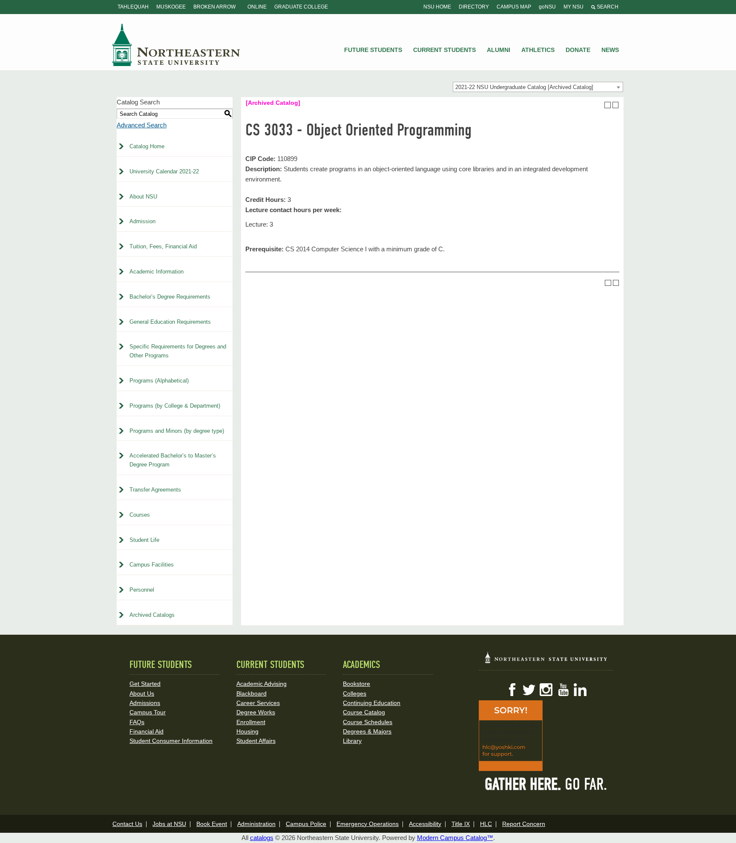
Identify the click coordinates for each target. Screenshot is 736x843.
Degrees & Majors (367, 731)
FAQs (136, 722)
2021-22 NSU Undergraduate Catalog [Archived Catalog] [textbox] (524, 87)
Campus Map (514, 7)
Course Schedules (367, 722)
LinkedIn (580, 689)
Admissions (144, 702)
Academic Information (156, 271)
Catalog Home (146, 146)
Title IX (460, 823)
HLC (486, 823)
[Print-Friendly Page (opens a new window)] (607, 105)
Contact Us (127, 823)
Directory (474, 7)
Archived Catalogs (152, 615)
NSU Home (437, 7)
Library (352, 740)
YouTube (563, 689)
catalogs (261, 837)
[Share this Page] (600, 105)
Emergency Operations (367, 823)
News (610, 49)
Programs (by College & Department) (174, 406)
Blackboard (251, 693)
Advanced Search (142, 125)
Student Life (144, 540)
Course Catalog (364, 712)
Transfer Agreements (155, 489)
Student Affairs (256, 740)
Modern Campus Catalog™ (455, 837)
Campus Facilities (151, 564)
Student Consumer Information (171, 740)
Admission (142, 221)
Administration (256, 823)
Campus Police (306, 823)
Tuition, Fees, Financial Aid (163, 246)
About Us (141, 693)
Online (257, 7)
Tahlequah (133, 7)
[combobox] (538, 87)
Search (606, 7)
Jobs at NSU (169, 823)
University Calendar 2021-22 (164, 171)
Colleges (354, 693)
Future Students (373, 49)
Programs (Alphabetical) (159, 380)
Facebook (512, 689)
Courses (139, 515)
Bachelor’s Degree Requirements (169, 296)
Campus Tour (147, 712)
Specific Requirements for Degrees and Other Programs (177, 351)
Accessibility (425, 823)
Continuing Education (371, 702)
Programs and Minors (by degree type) (176, 431)
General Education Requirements (170, 322)
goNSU (547, 7)
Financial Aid (146, 731)
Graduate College (301, 7)
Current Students (444, 49)
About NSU (143, 196)
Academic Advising (261, 683)
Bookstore (356, 683)
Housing (247, 731)
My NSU (574, 7)
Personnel (141, 590)
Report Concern (523, 823)
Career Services (258, 702)
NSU (176, 44)
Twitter (529, 689)
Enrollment (250, 722)
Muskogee (171, 7)
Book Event (211, 823)
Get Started (145, 683)
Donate (578, 49)
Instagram (546, 689)
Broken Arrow (214, 7)
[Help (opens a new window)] (615, 105)
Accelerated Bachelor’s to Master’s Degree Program (172, 460)
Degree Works (255, 712)
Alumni (498, 49)
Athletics (538, 49)
